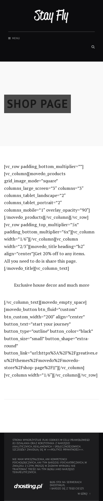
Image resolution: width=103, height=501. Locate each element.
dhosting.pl (57, 485)
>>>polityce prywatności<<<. (65, 449)
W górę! (83, 493)
